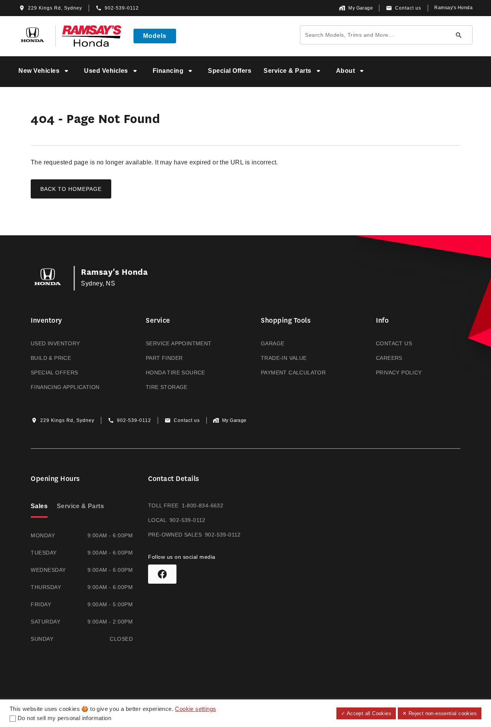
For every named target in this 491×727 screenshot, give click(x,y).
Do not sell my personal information (64, 718)
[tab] (39, 507)
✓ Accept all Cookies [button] (366, 713)
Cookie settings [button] (195, 709)
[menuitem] (45, 71)
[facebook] (162, 574)
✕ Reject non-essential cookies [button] (439, 713)
